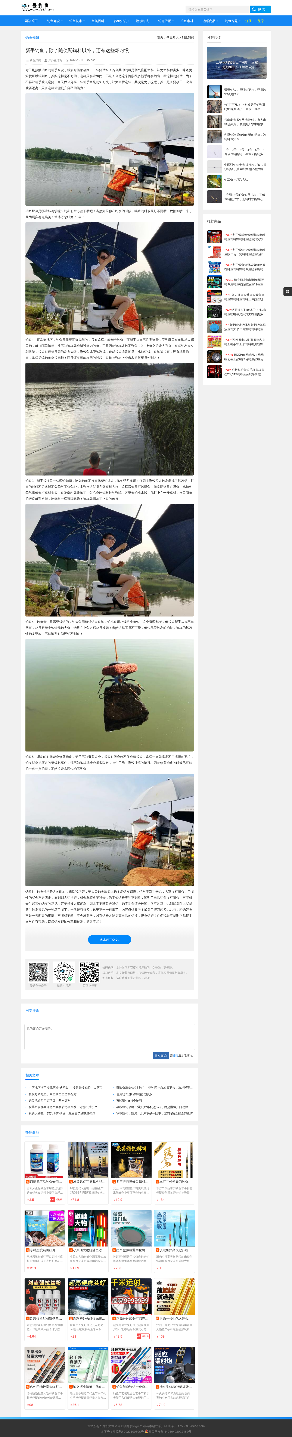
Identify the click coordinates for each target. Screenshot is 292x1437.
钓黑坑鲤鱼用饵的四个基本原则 (50, 1100)
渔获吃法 (142, 20)
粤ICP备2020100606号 (128, 1431)
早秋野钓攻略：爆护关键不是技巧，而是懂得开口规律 (152, 1107)
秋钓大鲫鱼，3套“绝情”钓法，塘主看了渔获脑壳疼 (62, 1113)
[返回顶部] (283, 1288)
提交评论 (161, 1055)
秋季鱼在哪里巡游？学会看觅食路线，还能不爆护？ (63, 1107)
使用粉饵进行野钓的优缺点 (134, 1094)
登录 (261, 20)
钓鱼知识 (53, 20)
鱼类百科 (97, 20)
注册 (248, 20)
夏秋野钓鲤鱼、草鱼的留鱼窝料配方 (53, 1094)
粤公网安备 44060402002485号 (170, 1431)
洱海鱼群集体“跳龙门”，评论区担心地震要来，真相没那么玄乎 (155, 1087)
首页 (160, 37)
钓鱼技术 (75, 20)
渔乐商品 (209, 20)
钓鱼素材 (186, 20)
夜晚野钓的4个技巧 (129, 1100)
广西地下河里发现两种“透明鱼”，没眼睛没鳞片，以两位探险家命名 (67, 1087)
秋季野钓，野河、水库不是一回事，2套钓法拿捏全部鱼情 (154, 1113)
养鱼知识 (120, 20)
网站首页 (31, 20)
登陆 (175, 1055)
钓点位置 (164, 20)
